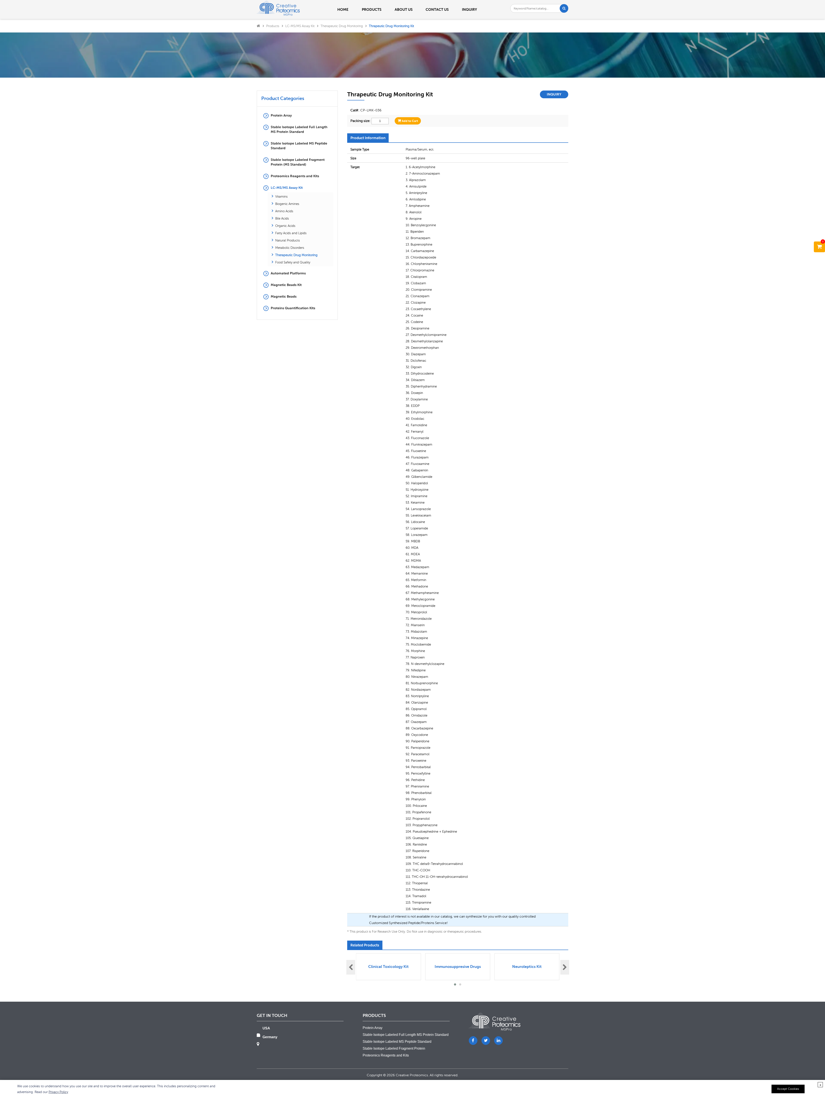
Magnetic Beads (283, 296)
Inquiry (469, 9)
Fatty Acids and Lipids (291, 233)
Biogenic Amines (287, 204)
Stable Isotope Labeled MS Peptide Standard (299, 145)
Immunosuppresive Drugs (388, 966)
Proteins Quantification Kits (293, 308)
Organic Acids (285, 226)
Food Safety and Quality (292, 262)
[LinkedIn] (498, 1040)
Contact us (437, 9)
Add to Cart (409, 121)
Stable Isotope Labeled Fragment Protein (394, 1048)
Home (342, 9)
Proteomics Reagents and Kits (295, 176)
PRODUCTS (371, 9)
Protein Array (281, 115)
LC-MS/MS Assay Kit (300, 26)
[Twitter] (485, 1040)
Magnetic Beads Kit (286, 285)
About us (403, 9)
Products (272, 26)
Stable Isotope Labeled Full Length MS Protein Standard (299, 129)
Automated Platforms (288, 273)
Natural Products (287, 240)
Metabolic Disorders (289, 247)
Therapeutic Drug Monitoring (342, 26)
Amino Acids (284, 211)
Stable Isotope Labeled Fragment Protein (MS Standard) (298, 162)
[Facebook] (473, 1040)
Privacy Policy (58, 1092)
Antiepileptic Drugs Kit (527, 966)
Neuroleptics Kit (457, 966)
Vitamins (281, 196)
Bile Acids (282, 218)
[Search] (564, 8)
